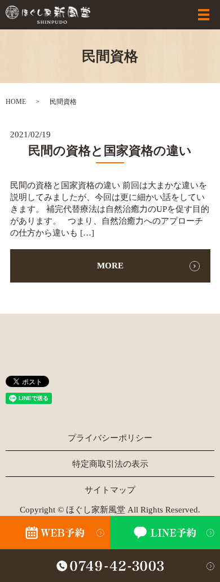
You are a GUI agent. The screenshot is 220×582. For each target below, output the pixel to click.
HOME (16, 102)
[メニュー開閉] (203, 14)
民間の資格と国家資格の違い (110, 151)
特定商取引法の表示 (110, 463)
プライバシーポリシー (110, 437)
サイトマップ (110, 489)
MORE (110, 265)
